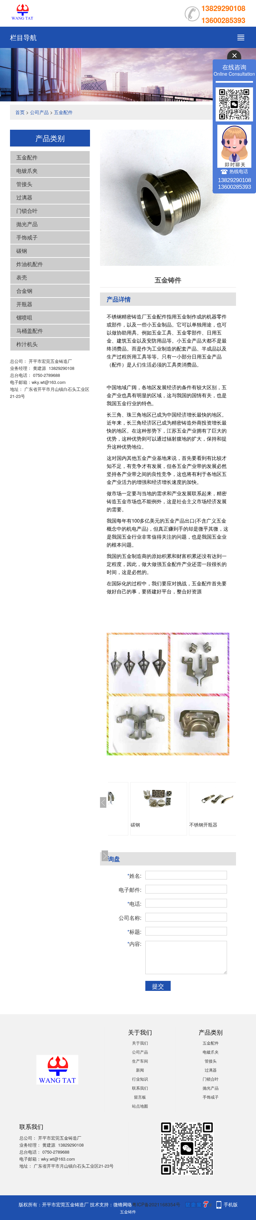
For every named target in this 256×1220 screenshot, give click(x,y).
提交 (158, 986)
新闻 (140, 1070)
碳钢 (21, 250)
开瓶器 (24, 304)
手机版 (231, 1204)
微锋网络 (122, 1204)
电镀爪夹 (27, 170)
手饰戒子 (27, 237)
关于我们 (140, 1043)
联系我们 (140, 1088)
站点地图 (140, 1106)
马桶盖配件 (29, 331)
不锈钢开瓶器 (203, 824)
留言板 (140, 1097)
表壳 (21, 277)
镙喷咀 (24, 317)
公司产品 (39, 112)
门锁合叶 (27, 210)
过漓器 (24, 197)
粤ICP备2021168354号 (156, 1204)
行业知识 (140, 1079)
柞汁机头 (27, 344)
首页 (20, 112)
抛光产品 (27, 224)
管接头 (24, 184)
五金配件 (63, 112)
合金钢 (24, 290)
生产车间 (140, 1061)
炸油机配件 (29, 264)
